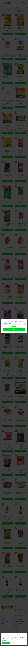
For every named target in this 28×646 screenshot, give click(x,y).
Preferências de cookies (18, 642)
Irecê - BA (14, 326)
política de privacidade (14, 638)
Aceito (6, 642)
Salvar (14, 329)
